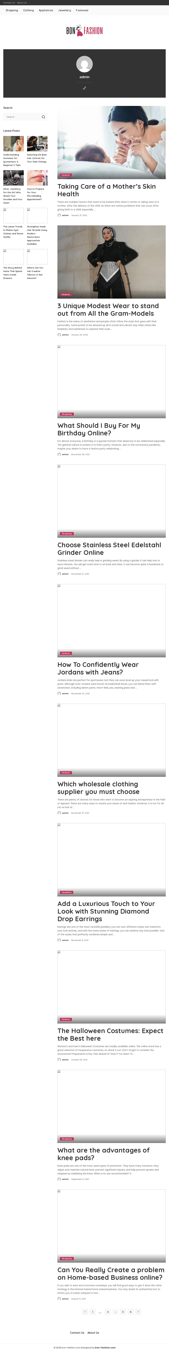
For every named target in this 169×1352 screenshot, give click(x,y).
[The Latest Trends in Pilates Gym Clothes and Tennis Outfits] (13, 215)
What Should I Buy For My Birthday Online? (98, 429)
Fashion (66, 175)
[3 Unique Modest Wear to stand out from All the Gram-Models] (111, 262)
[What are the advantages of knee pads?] (111, 1106)
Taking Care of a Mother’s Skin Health (106, 190)
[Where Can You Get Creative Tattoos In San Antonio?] (37, 256)
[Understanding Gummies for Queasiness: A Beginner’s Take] (13, 143)
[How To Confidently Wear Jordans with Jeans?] (111, 620)
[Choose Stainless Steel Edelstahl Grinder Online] (111, 501)
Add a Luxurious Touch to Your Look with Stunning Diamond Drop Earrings (106, 911)
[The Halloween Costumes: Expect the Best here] (111, 987)
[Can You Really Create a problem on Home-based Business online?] (111, 1226)
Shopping (67, 414)
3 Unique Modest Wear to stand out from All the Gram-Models (108, 309)
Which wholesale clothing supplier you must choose (98, 788)
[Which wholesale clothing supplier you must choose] (111, 740)
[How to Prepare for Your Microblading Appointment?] (37, 178)
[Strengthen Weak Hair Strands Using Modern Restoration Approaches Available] (37, 215)
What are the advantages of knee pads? (103, 1154)
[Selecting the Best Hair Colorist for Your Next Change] (37, 143)
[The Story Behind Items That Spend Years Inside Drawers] (13, 256)
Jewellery (66, 892)
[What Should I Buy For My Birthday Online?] (111, 381)
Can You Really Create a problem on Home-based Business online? (111, 1273)
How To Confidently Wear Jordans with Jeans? (98, 668)
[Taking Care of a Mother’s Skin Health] (111, 142)
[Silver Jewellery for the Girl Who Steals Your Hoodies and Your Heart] (13, 178)
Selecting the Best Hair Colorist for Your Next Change (37, 158)
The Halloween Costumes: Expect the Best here (110, 1034)
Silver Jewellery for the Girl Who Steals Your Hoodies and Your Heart (12, 196)
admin (65, 215)
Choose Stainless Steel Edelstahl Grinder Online (109, 549)
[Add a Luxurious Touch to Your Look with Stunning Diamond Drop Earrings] (111, 859)
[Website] (84, 88)
